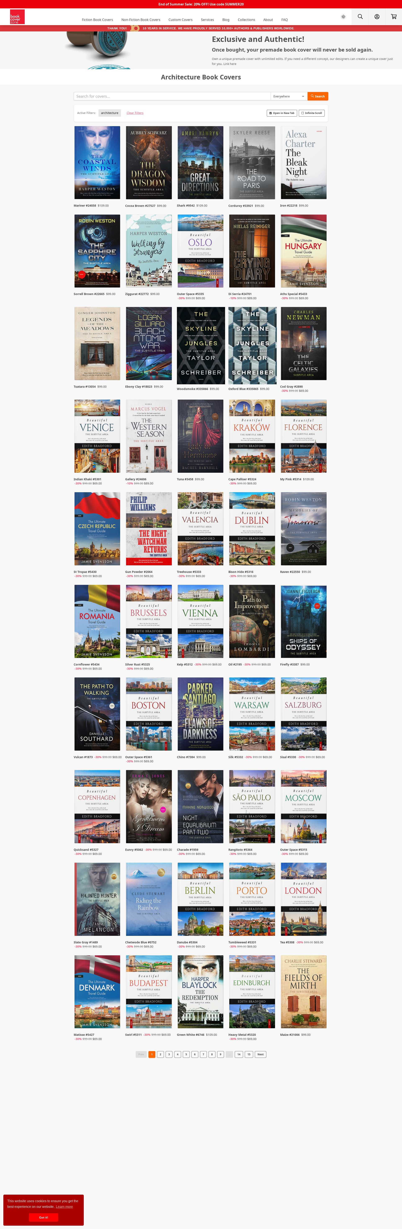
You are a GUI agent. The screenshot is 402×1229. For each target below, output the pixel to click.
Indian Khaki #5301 (87, 479)
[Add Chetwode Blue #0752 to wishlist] (166, 928)
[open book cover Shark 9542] (201, 163)
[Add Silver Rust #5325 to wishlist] (166, 650)
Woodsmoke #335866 (192, 389)
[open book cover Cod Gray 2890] (304, 344)
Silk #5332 (235, 757)
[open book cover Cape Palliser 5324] (252, 437)
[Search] (360, 16)
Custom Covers (181, 19)
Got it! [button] (43, 1217)
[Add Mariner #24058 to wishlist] (114, 187)
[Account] (376, 16)
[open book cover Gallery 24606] (149, 437)
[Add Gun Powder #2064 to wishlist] (166, 558)
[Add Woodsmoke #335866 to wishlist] (217, 372)
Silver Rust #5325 (137, 664)
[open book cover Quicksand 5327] (98, 807)
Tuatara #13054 (85, 387)
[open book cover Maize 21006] (304, 992)
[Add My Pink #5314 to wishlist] (320, 465)
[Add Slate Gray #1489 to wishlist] (114, 928)
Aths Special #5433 (293, 294)
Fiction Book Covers (97, 19)
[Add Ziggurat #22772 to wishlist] (166, 280)
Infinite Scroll (313, 113)
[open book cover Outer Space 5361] (149, 714)
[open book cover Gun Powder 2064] (149, 529)
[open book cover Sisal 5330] (304, 714)
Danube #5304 (187, 942)
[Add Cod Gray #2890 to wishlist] (320, 372)
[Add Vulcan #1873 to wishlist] (114, 743)
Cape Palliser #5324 (242, 479)
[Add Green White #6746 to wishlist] (217, 1021)
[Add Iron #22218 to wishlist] (320, 187)
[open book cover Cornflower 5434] (98, 622)
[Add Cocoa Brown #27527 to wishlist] (166, 187)
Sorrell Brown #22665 (89, 294)
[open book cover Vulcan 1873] (98, 714)
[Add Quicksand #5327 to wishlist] (114, 836)
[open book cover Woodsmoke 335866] (201, 345)
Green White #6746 (190, 1035)
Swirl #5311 (133, 1035)
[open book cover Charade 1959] (201, 807)
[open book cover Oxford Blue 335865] (252, 345)
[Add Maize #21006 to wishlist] (320, 1021)
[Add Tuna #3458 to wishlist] (217, 465)
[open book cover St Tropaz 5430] (98, 529)
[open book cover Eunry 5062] (149, 807)
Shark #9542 (186, 205)
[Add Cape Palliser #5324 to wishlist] (269, 465)
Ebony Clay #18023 (138, 387)
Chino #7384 (186, 757)
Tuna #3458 (185, 479)
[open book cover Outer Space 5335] (201, 252)
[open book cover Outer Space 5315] (304, 807)
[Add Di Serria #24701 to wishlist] (269, 280)
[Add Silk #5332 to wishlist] (269, 743)
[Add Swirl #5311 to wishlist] (166, 1021)
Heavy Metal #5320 (242, 1035)
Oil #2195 (235, 664)
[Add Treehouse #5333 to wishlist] (217, 558)
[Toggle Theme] (343, 16)
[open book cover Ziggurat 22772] (149, 252)
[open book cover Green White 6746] (201, 992)
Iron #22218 (288, 205)
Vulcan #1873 (83, 757)
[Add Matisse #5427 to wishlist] (114, 1021)
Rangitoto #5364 (240, 850)
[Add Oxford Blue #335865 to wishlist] (269, 372)
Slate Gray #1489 (86, 942)
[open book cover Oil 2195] (252, 622)
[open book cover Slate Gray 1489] (98, 900)
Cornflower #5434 (86, 664)
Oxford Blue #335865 (243, 389)
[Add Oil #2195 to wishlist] (269, 650)
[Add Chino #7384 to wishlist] (217, 743)
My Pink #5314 (290, 479)
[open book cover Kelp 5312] (201, 622)
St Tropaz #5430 (85, 572)
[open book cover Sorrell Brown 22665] (98, 252)
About (268, 19)
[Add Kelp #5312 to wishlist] (217, 650)
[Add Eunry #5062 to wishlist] (166, 836)
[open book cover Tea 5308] (304, 900)
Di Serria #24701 (240, 294)
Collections (246, 19)
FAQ (284, 19)
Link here (229, 64)
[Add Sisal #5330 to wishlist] (320, 743)
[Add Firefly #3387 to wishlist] (320, 650)
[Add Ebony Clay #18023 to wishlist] (166, 372)
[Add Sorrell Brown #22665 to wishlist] (114, 280)
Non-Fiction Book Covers (140, 19)
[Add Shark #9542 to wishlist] (217, 187)
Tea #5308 (287, 942)
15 (248, 1054)
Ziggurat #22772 (137, 294)
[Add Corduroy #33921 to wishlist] (269, 187)
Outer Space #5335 (190, 294)
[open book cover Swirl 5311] (149, 992)
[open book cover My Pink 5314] (304, 437)
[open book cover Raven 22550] (304, 529)
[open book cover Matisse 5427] (98, 992)
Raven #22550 (290, 572)
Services (207, 19)
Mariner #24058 (85, 205)
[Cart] (393, 16)
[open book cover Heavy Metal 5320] (252, 992)
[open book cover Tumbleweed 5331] (252, 900)
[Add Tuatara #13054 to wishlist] (114, 372)
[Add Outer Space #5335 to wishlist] (217, 280)
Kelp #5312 (185, 664)
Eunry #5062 (134, 850)
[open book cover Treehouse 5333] (201, 529)
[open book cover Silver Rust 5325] (149, 622)
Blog (225, 19)
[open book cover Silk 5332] (252, 714)
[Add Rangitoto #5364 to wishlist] (269, 836)
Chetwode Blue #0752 (140, 942)
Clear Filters (135, 113)
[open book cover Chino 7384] (201, 714)
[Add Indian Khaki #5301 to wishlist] (114, 465)
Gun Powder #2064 (138, 572)
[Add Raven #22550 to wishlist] (320, 558)
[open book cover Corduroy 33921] (252, 163)
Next (261, 1054)
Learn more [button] (64, 1206)
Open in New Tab (283, 113)
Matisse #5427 (84, 1035)
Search (320, 96)
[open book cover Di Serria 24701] (252, 252)
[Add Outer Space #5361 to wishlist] (166, 743)
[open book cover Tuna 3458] (201, 437)
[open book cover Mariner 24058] (98, 163)
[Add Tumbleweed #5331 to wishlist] (269, 928)
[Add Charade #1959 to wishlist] (217, 836)
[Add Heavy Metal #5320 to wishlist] (269, 1021)
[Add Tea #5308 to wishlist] (320, 928)
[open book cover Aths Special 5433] (304, 252)
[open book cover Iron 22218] (304, 163)
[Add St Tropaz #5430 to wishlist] (114, 558)
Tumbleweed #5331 (242, 942)
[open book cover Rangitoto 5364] (252, 807)
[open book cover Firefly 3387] (304, 622)
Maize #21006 (290, 1035)
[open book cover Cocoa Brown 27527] (149, 163)
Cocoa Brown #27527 (140, 206)
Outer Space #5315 (293, 850)
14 (238, 1054)
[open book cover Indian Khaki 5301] (98, 437)
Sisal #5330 (288, 757)
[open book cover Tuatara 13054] (98, 344)
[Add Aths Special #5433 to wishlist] (320, 280)
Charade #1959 (187, 850)
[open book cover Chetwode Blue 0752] (149, 900)
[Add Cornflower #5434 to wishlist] (114, 650)
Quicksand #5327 (86, 850)
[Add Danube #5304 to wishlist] (217, 928)
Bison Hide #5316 (240, 572)
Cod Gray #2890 (291, 387)
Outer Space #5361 (138, 757)
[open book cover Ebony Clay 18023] (149, 344)
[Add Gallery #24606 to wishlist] (166, 465)
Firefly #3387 (289, 664)
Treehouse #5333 (189, 572)
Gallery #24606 (135, 479)
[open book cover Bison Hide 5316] (252, 529)
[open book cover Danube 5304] (201, 900)
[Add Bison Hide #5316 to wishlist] (269, 558)
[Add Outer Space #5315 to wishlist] (320, 836)
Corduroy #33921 (240, 206)
